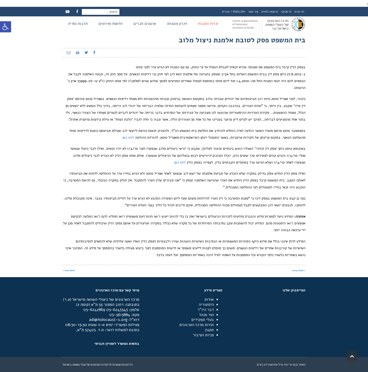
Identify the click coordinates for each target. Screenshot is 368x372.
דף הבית (299, 12)
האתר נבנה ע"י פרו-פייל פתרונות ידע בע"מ (281, 364)
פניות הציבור (203, 335)
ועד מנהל (206, 315)
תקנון (209, 330)
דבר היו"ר (205, 309)
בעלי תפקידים (202, 319)
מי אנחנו (286, 12)
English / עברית (233, 12)
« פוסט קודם (298, 270)
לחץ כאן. (127, 137)
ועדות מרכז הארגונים (196, 325)
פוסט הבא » (69, 270)
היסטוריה (206, 304)
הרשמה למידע (269, 12)
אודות (209, 299)
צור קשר (253, 12)
